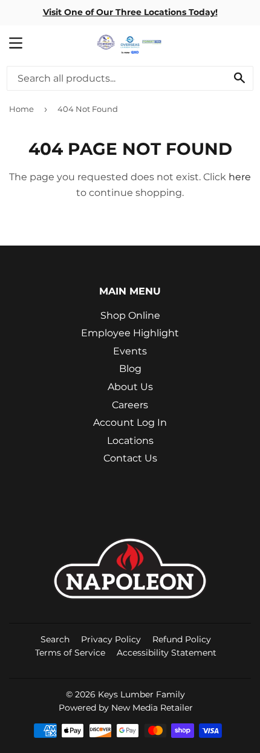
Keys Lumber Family (141, 694)
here (240, 177)
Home (21, 109)
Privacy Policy (111, 639)
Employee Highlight (130, 333)
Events (130, 351)
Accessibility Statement (166, 652)
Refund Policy (181, 639)
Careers (130, 405)
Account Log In (130, 422)
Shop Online (130, 315)
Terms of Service (70, 652)
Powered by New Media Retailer (126, 707)
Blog (130, 368)
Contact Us (130, 458)
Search (55, 639)
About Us (130, 387)
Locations (130, 440)
